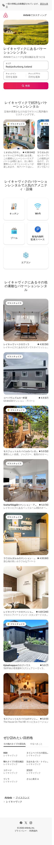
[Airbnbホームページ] (5, 15)
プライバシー (21, 830)
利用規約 (33, 830)
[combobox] (26, 66)
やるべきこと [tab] (36, 744)
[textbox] (15, 77)
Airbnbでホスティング (35, 15)
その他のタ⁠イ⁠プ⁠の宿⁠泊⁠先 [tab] (14, 744)
